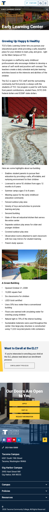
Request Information (24, 417)
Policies (6, 491)
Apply (24, 404)
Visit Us (24, 410)
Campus (6, 484)
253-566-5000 (11, 447)
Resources (7, 497)
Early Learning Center (11, 9)
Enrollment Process (19, 366)
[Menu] (45, 3)
